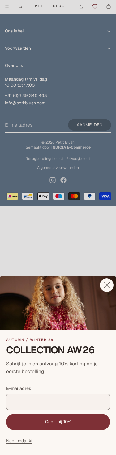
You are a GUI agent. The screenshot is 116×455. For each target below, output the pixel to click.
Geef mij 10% (58, 421)
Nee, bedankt (19, 441)
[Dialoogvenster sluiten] (107, 285)
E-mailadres (18, 388)
